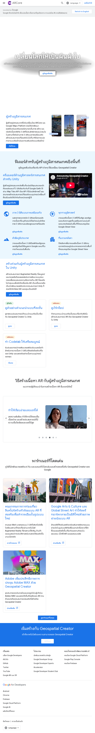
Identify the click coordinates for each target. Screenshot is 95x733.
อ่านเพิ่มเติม (57, 543)
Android (6, 691)
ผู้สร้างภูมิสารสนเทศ (18, 116)
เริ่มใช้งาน (12, 146)
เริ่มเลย (10, 363)
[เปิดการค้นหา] (62, 2)
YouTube (6, 671)
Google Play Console (72, 659)
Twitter (6, 667)
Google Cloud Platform (12, 703)
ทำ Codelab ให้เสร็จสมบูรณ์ (22, 342)
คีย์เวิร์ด (5, 659)
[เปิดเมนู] (3, 3)
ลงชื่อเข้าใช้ (88, 3)
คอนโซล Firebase (70, 663)
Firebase (6, 699)
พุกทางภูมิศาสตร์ (66, 212)
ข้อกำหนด (6, 721)
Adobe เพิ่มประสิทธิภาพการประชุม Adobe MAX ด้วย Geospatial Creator (22, 582)
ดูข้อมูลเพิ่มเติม (48, 73)
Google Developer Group (43, 659)
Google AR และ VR (10, 675)
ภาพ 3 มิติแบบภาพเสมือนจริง (27, 212)
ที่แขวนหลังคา (65, 238)
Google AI (6, 707)
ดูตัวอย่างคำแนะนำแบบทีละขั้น (23, 308)
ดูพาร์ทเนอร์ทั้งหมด (47, 618)
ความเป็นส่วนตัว (17, 721)
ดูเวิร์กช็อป (57, 308)
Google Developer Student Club (46, 671)
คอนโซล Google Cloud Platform (76, 655)
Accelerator (38, 667)
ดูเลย (10, 326)
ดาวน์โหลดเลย (12, 543)
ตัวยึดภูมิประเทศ (20, 238)
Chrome (6, 695)
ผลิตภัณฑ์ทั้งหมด (9, 711)
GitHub (5, 663)
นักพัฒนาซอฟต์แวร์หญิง (42, 655)
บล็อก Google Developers (12, 655)
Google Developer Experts (44, 663)
